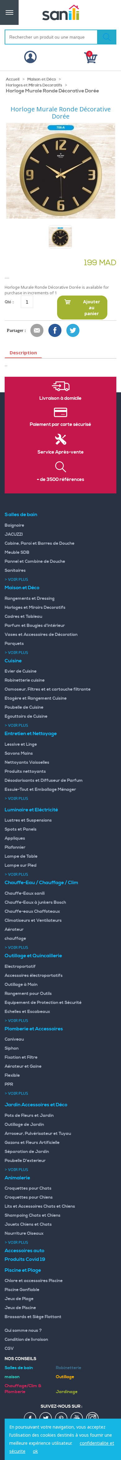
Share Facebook (55, 331)
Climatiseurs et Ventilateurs (33, 920)
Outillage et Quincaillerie (33, 956)
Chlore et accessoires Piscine (34, 1281)
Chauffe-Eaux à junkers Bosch (35, 902)
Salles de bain (21, 514)
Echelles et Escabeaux (27, 1012)
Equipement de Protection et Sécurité (43, 1002)
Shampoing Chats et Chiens (32, 1215)
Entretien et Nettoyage (31, 733)
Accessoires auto (24, 1251)
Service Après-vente (61, 452)
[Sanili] (60, 12)
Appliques (15, 838)
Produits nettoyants (25, 771)
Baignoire (14, 525)
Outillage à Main (21, 984)
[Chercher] (106, 37)
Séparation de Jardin (27, 1151)
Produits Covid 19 (25, 1259)
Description (23, 352)
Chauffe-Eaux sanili (25, 893)
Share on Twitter (73, 331)
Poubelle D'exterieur (25, 1161)
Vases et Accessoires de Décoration (41, 634)
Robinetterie (68, 1368)
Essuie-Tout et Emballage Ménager (40, 789)
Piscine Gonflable (22, 1290)
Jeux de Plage (19, 1299)
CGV (9, 1348)
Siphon (12, 1048)
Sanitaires (15, 570)
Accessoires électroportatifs (34, 975)
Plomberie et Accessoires (34, 1029)
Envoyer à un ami (37, 331)
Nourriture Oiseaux (24, 1233)
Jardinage (67, 1392)
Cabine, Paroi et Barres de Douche (39, 543)
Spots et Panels (21, 829)
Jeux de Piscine (20, 1308)
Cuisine (13, 661)
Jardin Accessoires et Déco (36, 1105)
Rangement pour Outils (28, 993)
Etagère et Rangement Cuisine (36, 698)
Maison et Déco (41, 79)
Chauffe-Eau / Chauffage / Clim (41, 882)
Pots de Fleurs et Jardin (29, 1115)
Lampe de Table (21, 856)
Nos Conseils (20, 1359)
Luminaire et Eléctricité (31, 810)
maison (12, 1377)
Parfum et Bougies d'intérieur (35, 625)
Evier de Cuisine (21, 671)
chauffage (15, 938)
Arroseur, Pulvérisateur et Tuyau (38, 1133)
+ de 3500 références (60, 480)
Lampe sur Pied (21, 865)
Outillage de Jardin (24, 1124)
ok (35, 1451)
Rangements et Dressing (30, 598)
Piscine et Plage (23, 1270)
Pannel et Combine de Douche (35, 561)
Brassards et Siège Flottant (33, 1317)
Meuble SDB (17, 552)
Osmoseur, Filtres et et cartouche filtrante (48, 689)
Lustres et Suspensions (28, 820)
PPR (9, 1084)
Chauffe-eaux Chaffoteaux (32, 911)
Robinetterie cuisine (25, 680)
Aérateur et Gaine (23, 1066)
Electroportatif (20, 966)
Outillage (65, 1377)
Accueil (13, 79)
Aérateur (14, 929)
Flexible (12, 1075)
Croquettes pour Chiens (29, 1197)
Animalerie (17, 1178)
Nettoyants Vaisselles (27, 762)
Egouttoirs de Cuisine (26, 716)
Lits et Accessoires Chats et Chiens (40, 1206)
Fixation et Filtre (21, 1057)
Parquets (14, 643)
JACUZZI (14, 534)
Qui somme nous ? (23, 1330)
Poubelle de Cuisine (24, 707)
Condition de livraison (26, 1339)
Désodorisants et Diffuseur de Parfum (44, 780)
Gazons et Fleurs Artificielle (32, 1142)
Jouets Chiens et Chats (28, 1224)
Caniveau (14, 1039)
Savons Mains (19, 753)
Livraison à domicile (60, 398)
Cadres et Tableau (23, 616)
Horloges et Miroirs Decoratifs (34, 85)
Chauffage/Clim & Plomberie (23, 1389)
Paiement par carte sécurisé (60, 424)
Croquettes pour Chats (28, 1188)
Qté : (9, 302)
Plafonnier (15, 847)
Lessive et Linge (21, 744)
